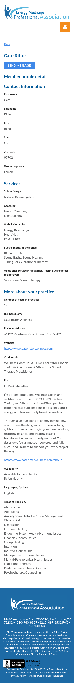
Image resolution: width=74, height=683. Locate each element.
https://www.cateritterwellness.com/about (33, 459)
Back (7, 44)
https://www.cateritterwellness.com (28, 348)
